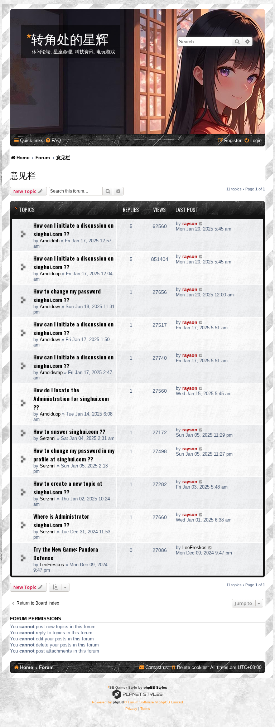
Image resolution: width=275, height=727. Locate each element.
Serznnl (48, 438)
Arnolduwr (50, 306)
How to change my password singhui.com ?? (67, 295)
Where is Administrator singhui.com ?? (61, 520)
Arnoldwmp (51, 372)
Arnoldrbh (49, 240)
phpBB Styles (155, 687)
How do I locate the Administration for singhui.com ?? (71, 398)
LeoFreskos (52, 564)
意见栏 (23, 174)
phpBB (118, 702)
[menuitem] (53, 140)
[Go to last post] (201, 223)
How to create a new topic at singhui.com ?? (67, 487)
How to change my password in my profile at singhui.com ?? (74, 454)
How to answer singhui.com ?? (69, 431)
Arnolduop (50, 273)
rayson (189, 223)
